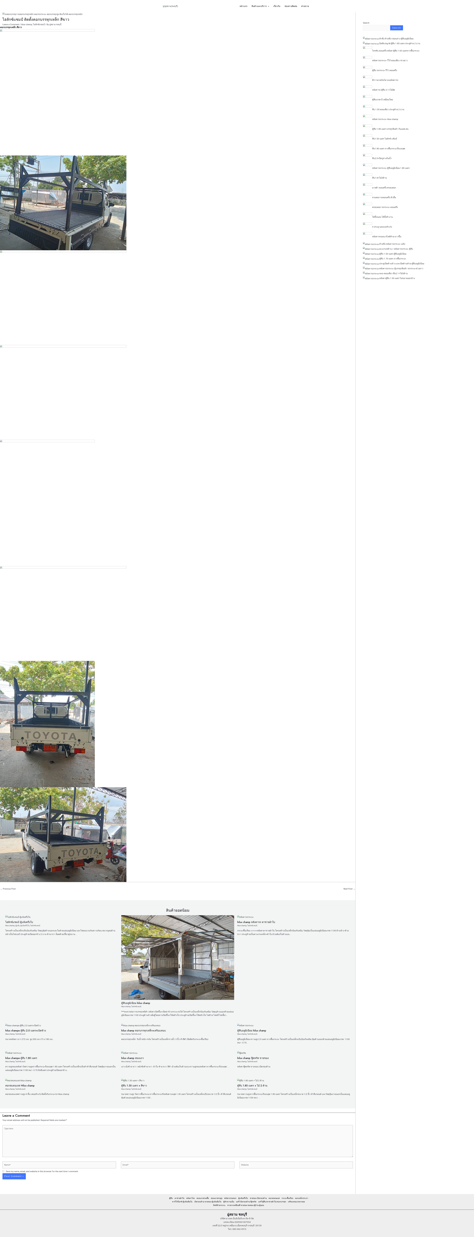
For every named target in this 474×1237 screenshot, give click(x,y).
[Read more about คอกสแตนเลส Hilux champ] (18, 1080)
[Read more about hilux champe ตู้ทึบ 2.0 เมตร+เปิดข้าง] (23, 1025)
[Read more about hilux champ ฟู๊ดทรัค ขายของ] (241, 1053)
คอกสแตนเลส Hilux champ (20, 1085)
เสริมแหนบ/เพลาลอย (296, 1202)
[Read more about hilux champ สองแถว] (129, 1053)
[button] (268, 6)
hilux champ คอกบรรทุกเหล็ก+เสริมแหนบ (143, 1030)
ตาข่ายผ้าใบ (179, 1198)
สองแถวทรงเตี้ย (203, 1198)
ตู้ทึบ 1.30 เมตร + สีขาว (134, 1085)
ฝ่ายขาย (305, 6)
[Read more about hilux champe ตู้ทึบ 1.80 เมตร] (13, 1053)
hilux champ (26, 24)
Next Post (349, 889)
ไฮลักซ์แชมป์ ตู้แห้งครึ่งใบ (19, 922)
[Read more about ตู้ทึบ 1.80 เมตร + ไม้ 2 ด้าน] (250, 1080)
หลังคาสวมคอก (230, 1198)
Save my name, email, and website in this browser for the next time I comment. (42, 1171)
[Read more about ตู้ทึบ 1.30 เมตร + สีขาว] (132, 1080)
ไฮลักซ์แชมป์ (39, 24)
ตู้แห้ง (17, 926)
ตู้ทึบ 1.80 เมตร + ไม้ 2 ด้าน (252, 1085)
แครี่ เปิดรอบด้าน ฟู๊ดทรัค (246, 1202)
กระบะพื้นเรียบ (287, 1198)
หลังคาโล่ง (190, 1198)
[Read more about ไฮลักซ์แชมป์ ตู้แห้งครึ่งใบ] (17, 917)
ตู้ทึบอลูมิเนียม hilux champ (135, 1003)
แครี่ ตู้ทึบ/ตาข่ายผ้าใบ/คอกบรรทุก (272, 1202)
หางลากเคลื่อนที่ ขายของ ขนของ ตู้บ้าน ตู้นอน (245, 1205)
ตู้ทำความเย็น (228, 1202)
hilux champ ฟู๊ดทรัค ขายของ (253, 1058)
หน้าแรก (243, 6)
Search (366, 23)
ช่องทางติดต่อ (291, 6)
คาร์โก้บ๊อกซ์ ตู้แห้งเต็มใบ (182, 1202)
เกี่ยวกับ (276, 6)
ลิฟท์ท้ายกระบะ (219, 1205)
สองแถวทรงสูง (216, 1198)
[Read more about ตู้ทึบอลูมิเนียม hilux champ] (177, 957)
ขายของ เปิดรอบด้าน (258, 1198)
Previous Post (8, 889)
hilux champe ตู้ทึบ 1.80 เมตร (21, 1058)
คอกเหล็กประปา (301, 1198)
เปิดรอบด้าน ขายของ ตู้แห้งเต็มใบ (207, 1202)
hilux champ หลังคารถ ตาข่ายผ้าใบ (256, 922)
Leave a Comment (10, 24)
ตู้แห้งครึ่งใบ (25, 926)
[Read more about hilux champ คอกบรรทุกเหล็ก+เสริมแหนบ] (140, 1025)
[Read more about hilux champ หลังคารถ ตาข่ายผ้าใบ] (245, 917)
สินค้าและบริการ (259, 6)
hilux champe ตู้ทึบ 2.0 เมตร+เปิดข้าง (25, 1030)
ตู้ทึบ (171, 1198)
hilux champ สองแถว (132, 1058)
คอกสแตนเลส (274, 1198)
